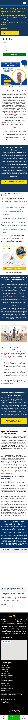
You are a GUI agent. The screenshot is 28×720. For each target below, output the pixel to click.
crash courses (22, 354)
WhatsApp (14, 718)
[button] (24, 3)
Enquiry (23, 718)
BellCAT (3, 93)
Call (4, 718)
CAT (9, 507)
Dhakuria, (24, 597)
